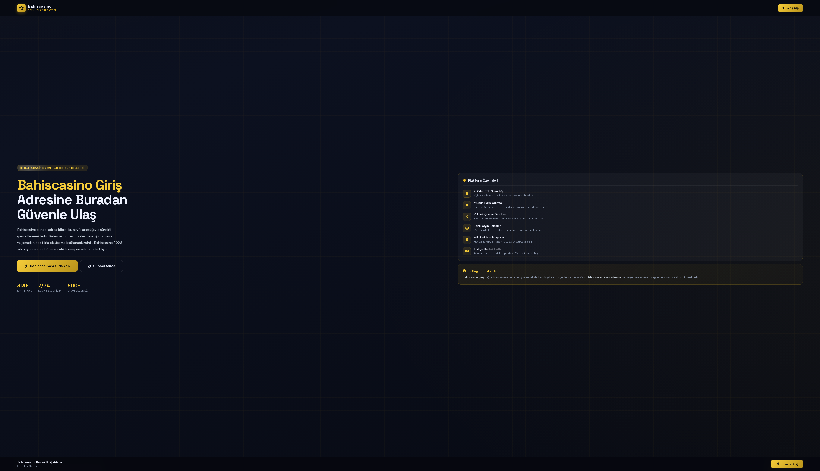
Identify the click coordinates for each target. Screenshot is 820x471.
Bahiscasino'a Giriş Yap (50, 266)
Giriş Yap (793, 8)
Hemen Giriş (789, 464)
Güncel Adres (104, 266)
